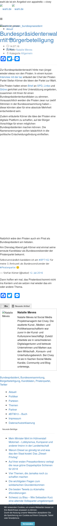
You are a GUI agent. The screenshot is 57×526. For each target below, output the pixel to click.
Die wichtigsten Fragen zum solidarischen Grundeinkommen (26, 483)
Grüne (3, 89)
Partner (13, 409)
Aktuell (12, 392)
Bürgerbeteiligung (10, 381)
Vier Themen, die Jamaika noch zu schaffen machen (28, 475)
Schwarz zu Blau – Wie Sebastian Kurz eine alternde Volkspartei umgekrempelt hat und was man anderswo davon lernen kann (31, 502)
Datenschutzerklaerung (22, 423)
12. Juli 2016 (36, 273)
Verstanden (28, 523)
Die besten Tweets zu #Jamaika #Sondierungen (26, 491)
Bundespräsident (9, 377)
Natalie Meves (24, 49)
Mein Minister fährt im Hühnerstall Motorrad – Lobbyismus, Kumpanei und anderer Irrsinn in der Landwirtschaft (31, 441)
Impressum (15, 418)
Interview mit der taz (11, 77)
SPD (40, 85)
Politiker (13, 396)
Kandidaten (27, 381)
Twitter (3, 384)
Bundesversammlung (32, 377)
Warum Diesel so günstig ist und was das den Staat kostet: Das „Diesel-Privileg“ (29, 453)
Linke (47, 85)
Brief (30, 85)
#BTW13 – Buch (18, 414)
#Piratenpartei (8, 267)
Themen (13, 405)
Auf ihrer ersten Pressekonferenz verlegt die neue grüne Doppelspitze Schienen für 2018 (31, 465)
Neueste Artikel (22, 306)
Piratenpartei (43, 381)
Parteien (13, 401)
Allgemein (26, 53)
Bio (6, 306)
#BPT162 (44, 260)
